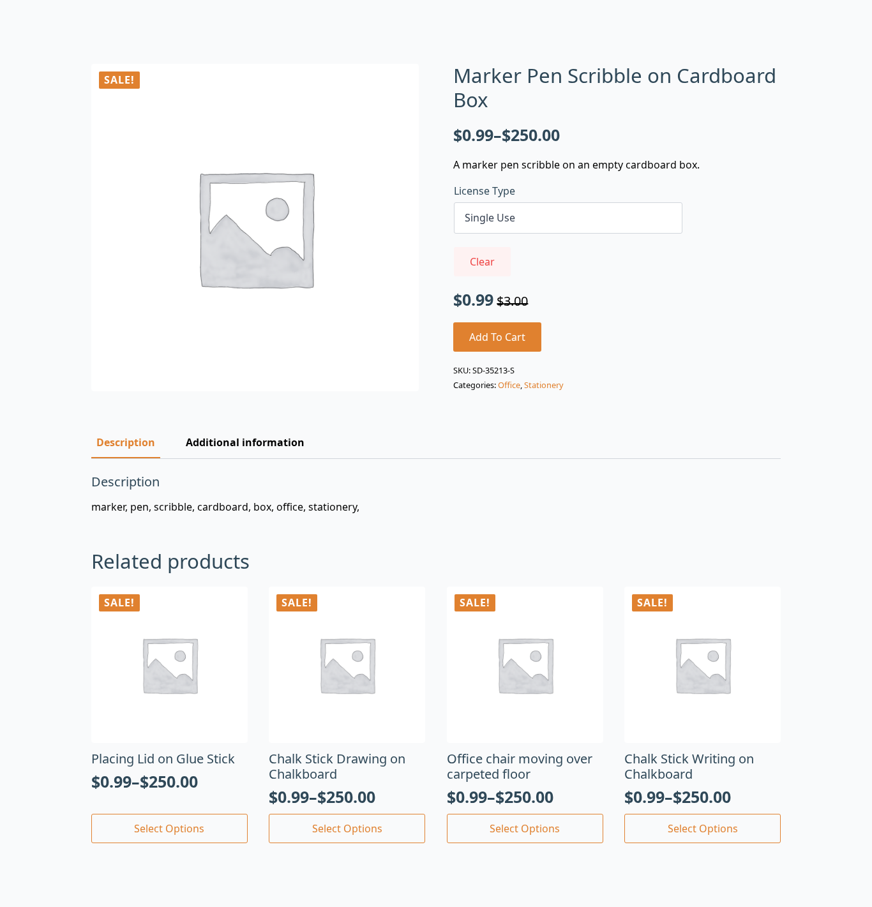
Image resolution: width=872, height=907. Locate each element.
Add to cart (497, 337)
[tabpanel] (436, 494)
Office (509, 385)
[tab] (125, 442)
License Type (484, 191)
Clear (482, 262)
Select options (169, 828)
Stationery (544, 385)
